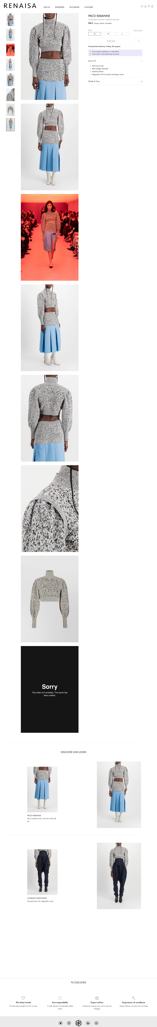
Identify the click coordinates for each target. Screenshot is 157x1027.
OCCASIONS (74, 7)
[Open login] (145, 6)
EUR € (132, 6)
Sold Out (111, 41)
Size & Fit (92, 61)
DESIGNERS (59, 7)
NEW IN (47, 7)
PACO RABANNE (99, 16)
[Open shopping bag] (152, 6)
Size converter (138, 30)
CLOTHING (89, 7)
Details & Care (94, 81)
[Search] (149, 6)
